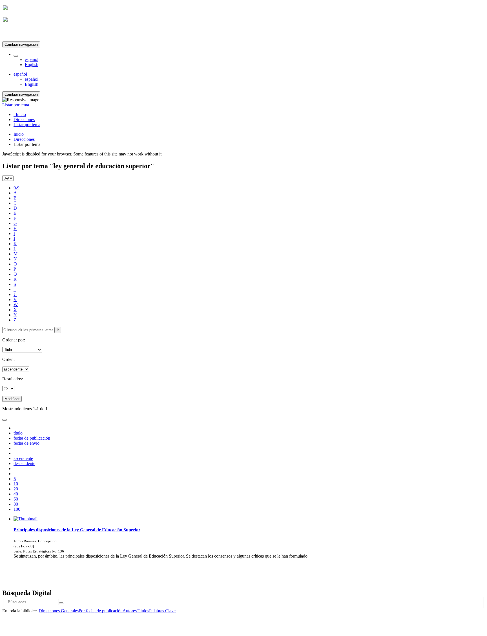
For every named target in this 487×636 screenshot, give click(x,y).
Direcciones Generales (59, 610)
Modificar (12, 399)
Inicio (19, 134)
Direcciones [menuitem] (24, 119)
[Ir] (61, 603)
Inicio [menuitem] (20, 114)
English (31, 64)
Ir (58, 330)
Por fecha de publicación (101, 610)
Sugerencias (253, 575)
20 (16, 488)
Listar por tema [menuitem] (27, 124)
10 (16, 483)
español (31, 59)
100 (17, 509)
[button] (16, 56)
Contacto (231, 575)
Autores (130, 610)
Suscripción (13, 33)
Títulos (143, 610)
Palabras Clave (162, 610)
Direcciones (24, 139)
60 (16, 499)
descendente (24, 463)
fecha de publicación (32, 438)
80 (16, 504)
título (18, 433)
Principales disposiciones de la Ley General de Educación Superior (77, 529)
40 (16, 494)
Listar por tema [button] (16, 104)
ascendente (23, 458)
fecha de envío (26, 443)
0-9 (16, 187)
